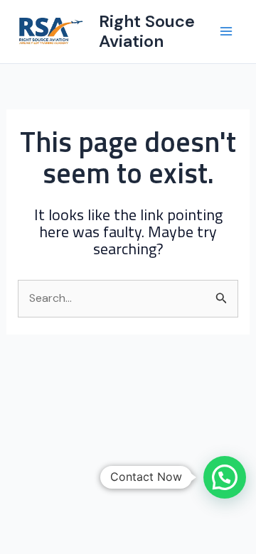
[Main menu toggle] (226, 31)
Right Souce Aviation (147, 31)
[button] (224, 477)
